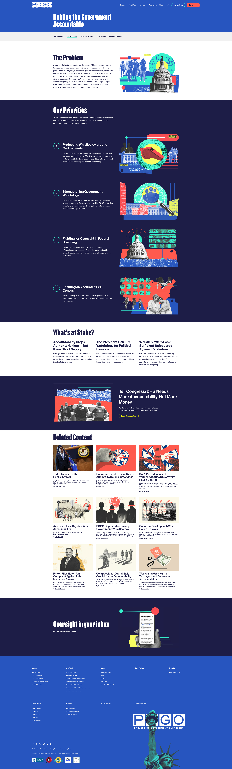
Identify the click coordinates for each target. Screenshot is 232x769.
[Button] (168, 5)
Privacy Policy (61, 753)
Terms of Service (71, 753)
